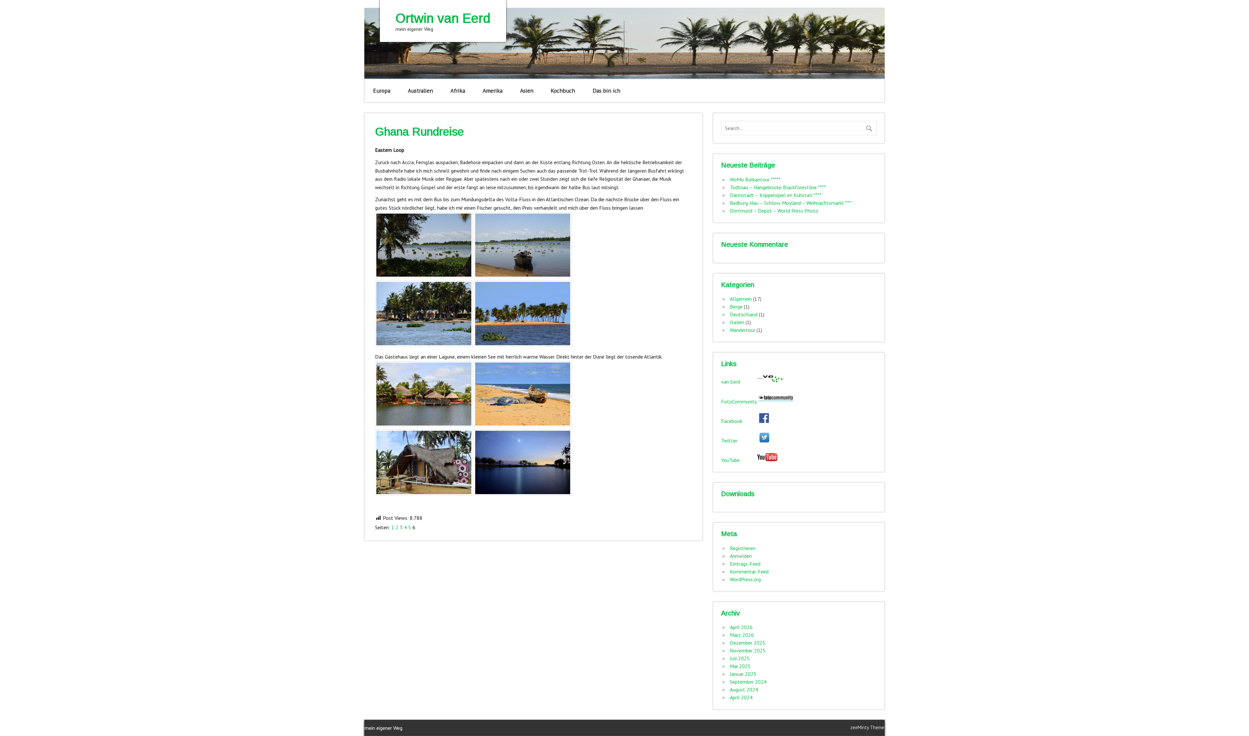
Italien (737, 322)
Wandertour (742, 330)
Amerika (493, 90)
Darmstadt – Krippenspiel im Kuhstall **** (776, 195)
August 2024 (744, 689)
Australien (420, 90)
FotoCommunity (739, 401)
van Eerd (739, 381)
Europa (381, 90)
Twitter (740, 440)
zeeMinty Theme (867, 727)
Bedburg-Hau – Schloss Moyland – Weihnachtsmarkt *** (790, 203)
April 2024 (741, 697)
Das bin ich (606, 90)
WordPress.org (745, 579)
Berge (736, 306)
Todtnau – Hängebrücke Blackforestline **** (778, 187)
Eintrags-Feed (745, 563)
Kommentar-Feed (749, 571)
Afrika (457, 90)
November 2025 (748, 650)
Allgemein (741, 299)
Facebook (740, 421)
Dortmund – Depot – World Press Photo (774, 210)
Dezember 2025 (747, 642)
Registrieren (743, 548)
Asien (526, 90)
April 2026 (741, 627)
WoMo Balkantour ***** (755, 179)
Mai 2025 (740, 666)
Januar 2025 (743, 674)
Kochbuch (563, 90)
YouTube (739, 460)
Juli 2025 (740, 658)
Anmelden (741, 556)
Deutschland (744, 314)
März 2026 (742, 635)
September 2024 (748, 681)
